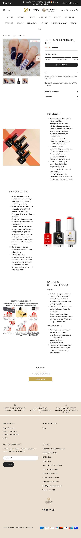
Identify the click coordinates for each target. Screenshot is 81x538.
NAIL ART (44, 23)
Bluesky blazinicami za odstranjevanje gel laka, (60, 334)
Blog (44, 428)
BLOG (40, 29)
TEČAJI (73, 23)
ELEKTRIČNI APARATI (59, 23)
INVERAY (57, 17)
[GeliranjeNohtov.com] (40, 10)
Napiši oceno (40, 379)
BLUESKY (31, 17)
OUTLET (10, 17)
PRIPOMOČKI (32, 23)
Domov (5, 35)
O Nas (5, 438)
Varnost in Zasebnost (10, 431)
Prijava (9, 464)
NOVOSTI (20, 17)
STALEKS (20, 23)
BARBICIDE (9, 23)
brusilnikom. (59, 343)
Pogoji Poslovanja (9, 428)
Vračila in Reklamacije (10, 434)
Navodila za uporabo (52, 91)
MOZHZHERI (69, 17)
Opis (46, 72)
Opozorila (48, 97)
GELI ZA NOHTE (44, 17)
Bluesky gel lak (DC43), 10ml (17, 35)
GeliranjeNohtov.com (14, 527)
